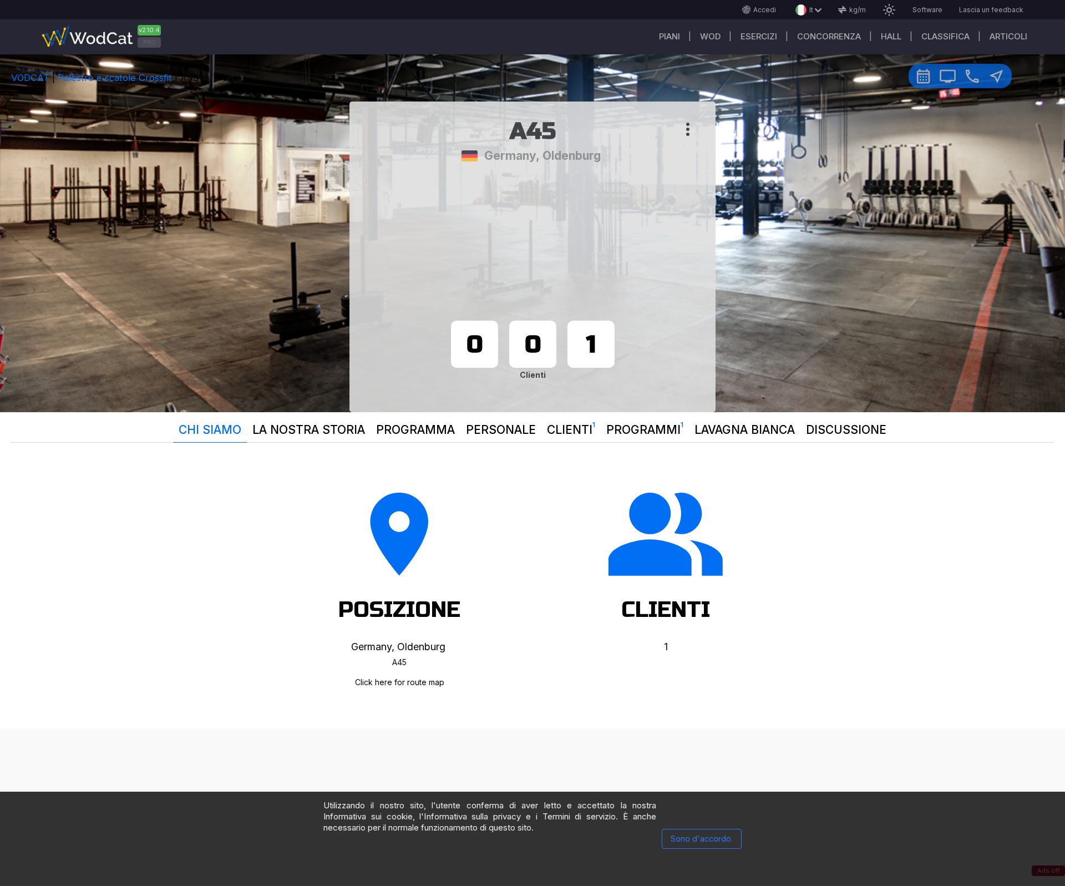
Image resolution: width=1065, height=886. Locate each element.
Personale (501, 430)
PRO (149, 42)
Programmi (644, 428)
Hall (891, 36)
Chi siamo (210, 430)
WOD (710, 36)
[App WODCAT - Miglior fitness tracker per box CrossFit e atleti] (105, 37)
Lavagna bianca (744, 430)
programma (415, 430)
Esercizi (759, 36)
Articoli (1008, 36)
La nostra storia (308, 430)
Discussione (846, 430)
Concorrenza (829, 36)
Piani (669, 36)
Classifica (945, 36)
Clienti (571, 428)
